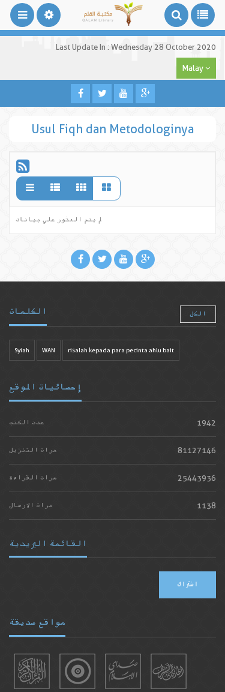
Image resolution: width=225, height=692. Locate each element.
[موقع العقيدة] (77, 671)
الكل (198, 314)
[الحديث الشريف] (169, 671)
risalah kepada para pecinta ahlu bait (121, 350)
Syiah (21, 350)
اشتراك (187, 584)
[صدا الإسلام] (123, 671)
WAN (48, 350)
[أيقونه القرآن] (32, 671)
